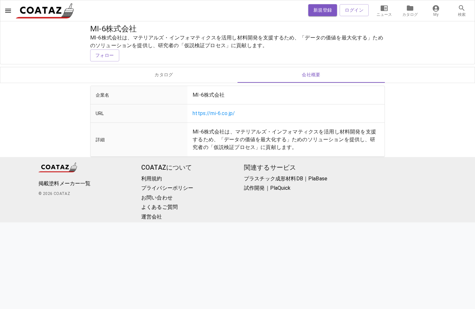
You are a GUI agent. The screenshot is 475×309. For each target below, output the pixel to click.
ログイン (354, 10)
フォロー (104, 55)
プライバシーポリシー (167, 188)
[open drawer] (8, 10)
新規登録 (322, 10)
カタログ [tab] (163, 74)
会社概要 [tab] (311, 74)
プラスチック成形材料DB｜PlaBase (285, 179)
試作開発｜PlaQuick (267, 188)
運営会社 (151, 217)
